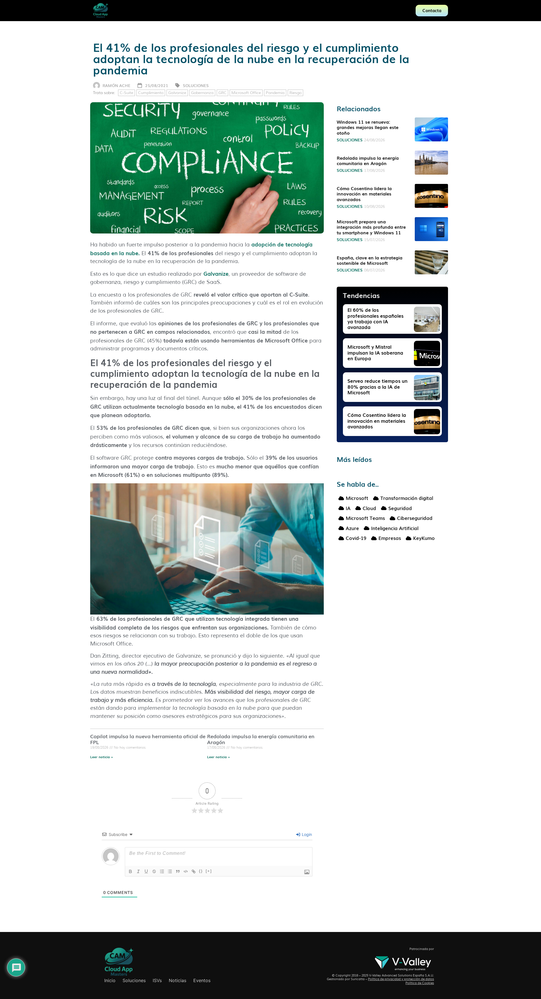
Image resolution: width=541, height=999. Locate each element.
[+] (209, 871)
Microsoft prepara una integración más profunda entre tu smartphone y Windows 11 (371, 226)
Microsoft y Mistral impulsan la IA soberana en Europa (375, 352)
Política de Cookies (419, 983)
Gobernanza (202, 92)
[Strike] (154, 871)
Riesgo (295, 92)
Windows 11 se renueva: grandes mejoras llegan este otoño (367, 127)
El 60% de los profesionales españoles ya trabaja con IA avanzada (375, 318)
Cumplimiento (150, 92)
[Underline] (146, 871)
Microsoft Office (246, 92)
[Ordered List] (162, 871)
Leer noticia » (101, 756)
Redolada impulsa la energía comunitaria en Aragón (260, 739)
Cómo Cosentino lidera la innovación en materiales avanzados (364, 193)
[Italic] (138, 871)
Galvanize (177, 92)
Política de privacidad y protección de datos (401, 979)
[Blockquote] (178, 871)
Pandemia (275, 92)
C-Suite (126, 92)
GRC (222, 92)
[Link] (194, 871)
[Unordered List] (170, 871)
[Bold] (130, 871)
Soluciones (196, 85)
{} (201, 871)
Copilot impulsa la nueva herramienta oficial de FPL (147, 739)
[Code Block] (186, 871)
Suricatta (358, 979)
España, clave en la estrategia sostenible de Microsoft (369, 260)
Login (306, 834)
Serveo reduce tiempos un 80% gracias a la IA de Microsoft (377, 386)
